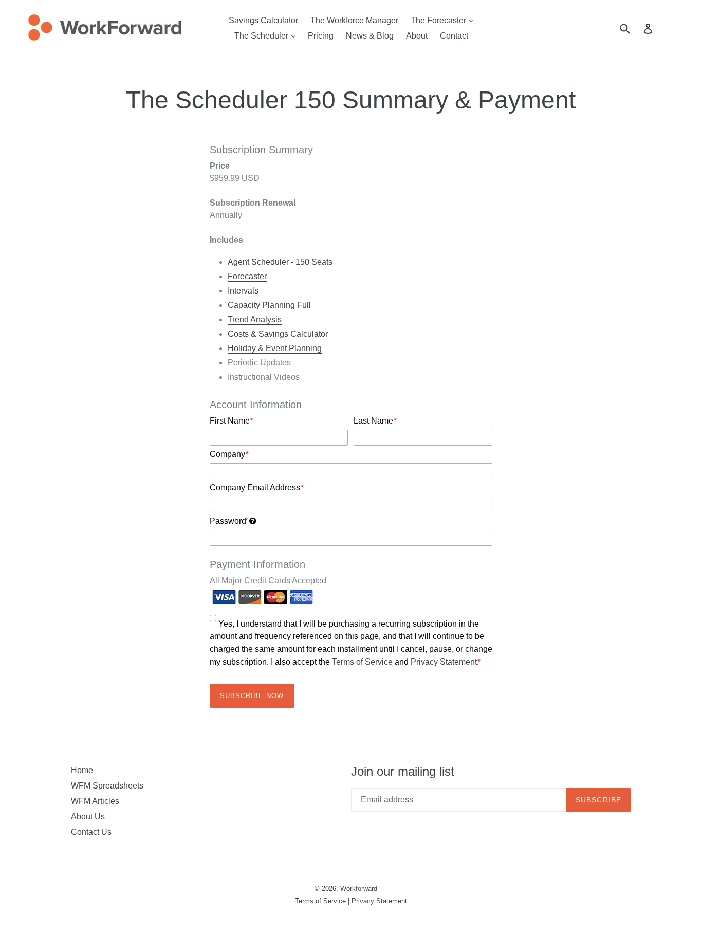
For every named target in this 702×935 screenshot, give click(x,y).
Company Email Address (257, 487)
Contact (454, 35)
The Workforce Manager (354, 20)
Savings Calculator (263, 20)
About (417, 35)
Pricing (321, 35)
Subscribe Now (252, 696)
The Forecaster (444, 20)
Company (229, 454)
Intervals (243, 290)
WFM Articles (95, 801)
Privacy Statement (444, 661)
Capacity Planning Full (269, 305)
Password (299, 520)
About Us (88, 816)
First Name (231, 420)
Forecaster (247, 276)
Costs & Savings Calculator (278, 333)
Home (82, 770)
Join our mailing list (402, 771)
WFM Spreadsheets (107, 785)
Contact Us (91, 832)
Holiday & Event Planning (275, 348)
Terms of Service (362, 661)
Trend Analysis (255, 319)
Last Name (375, 420)
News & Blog (370, 35)
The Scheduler (267, 35)
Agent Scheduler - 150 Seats (280, 262)
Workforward (358, 888)
